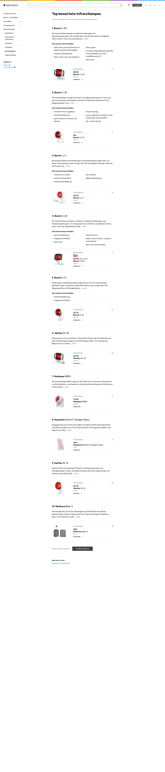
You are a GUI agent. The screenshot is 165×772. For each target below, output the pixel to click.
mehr (86, 39)
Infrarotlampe (10, 51)
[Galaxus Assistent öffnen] (145, 5)
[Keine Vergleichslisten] (150, 5)
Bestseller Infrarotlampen (61, 563)
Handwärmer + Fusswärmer (10, 38)
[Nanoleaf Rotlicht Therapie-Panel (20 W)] (82, 444)
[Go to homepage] (10, 5)
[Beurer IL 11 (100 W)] (82, 197)
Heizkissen (8, 47)
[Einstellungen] (128, 5)
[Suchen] (29, 5)
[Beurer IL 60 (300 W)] (82, 259)
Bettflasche (9, 33)
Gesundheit (7, 21)
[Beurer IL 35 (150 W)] (82, 137)
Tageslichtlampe (10, 55)
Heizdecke (8, 43)
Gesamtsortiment (9, 14)
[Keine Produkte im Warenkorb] (159, 5)
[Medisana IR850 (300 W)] (82, 401)
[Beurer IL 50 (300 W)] (82, 74)
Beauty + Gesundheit (10, 17)
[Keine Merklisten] (155, 5)
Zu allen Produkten (82, 549)
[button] (99, 19)
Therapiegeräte (9, 25)
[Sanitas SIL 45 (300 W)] (82, 358)
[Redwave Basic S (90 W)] (82, 531)
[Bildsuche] (121, 5)
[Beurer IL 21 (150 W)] (82, 314)
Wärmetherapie (9, 29)
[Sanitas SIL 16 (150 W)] (82, 488)
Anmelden (137, 5)
